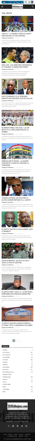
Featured (5, 362)
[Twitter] (13, 426)
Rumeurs (5, 379)
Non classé (5, 369)
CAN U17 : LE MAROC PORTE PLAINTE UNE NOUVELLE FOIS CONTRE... (16, 35)
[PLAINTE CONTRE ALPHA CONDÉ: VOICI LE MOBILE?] (17, 219)
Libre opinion (6, 367)
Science (5, 382)
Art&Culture (27, 434)
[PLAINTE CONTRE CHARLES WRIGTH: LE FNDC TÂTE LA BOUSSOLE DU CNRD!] (17, 313)
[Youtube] (26, 426)
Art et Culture (6, 352)
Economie (5, 359)
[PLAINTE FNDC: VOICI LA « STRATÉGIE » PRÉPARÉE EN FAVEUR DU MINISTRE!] (17, 282)
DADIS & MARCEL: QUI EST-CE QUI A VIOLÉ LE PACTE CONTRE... (15, 262)
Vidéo (4, 391)
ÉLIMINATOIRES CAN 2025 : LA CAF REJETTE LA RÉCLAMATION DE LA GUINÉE (15, 130)
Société (3, 226)
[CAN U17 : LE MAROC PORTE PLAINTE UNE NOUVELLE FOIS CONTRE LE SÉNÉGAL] (17, 24)
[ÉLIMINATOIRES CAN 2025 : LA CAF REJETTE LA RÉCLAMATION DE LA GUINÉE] (17, 118)
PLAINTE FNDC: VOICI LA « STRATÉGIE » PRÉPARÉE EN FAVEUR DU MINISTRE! (17, 293)
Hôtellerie (5, 364)
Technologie (6, 389)
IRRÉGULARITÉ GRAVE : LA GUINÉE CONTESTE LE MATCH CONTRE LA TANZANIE (15, 163)
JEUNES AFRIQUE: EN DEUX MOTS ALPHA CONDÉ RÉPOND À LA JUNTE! (16, 199)
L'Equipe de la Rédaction (8, 38)
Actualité (5, 350)
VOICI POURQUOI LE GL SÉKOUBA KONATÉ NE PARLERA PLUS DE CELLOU (17, 97)
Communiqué (6, 357)
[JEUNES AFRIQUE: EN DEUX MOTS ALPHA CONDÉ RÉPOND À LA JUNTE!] (17, 186)
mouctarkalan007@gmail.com (20, 421)
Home (3, 10)
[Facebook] (8, 426)
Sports (3, 31)
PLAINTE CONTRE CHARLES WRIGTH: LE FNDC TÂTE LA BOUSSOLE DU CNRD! (17, 324)
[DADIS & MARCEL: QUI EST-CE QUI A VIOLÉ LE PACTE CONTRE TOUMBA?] (17, 251)
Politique (4, 93)
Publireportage (6, 377)
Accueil (5, 434)
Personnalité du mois (8, 372)
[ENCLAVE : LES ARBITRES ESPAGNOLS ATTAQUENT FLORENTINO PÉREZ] (17, 55)
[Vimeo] (17, 426)
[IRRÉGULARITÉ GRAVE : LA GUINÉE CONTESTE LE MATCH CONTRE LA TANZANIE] (17, 151)
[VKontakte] (22, 426)
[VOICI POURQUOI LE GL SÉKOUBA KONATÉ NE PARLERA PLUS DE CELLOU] (17, 86)
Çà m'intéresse (6, 355)
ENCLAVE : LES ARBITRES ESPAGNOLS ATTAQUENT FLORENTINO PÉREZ (17, 66)
